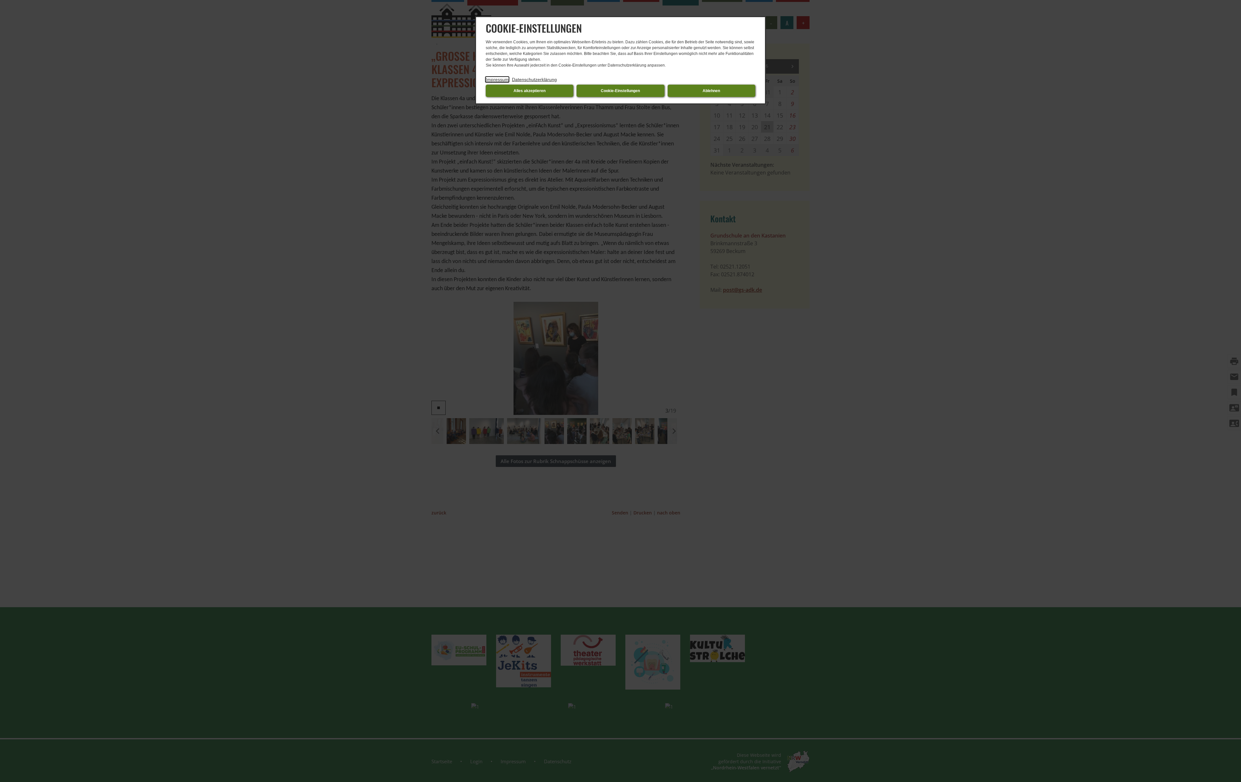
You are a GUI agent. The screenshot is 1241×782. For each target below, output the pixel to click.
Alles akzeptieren (530, 91)
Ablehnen (711, 91)
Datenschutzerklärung (534, 79)
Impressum (497, 79)
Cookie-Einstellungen (620, 91)
